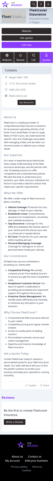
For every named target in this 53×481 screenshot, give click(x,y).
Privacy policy (19, 466)
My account (12, 460)
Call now (26, 45)
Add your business (36, 460)
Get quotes (26, 38)
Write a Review (14, 422)
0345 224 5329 (17, 89)
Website (26, 31)
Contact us (34, 456)
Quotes (46, 60)
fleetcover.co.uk (18, 95)
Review (20, 60)
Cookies (26, 470)
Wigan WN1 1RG (18, 77)
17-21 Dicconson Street (22, 83)
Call (33, 60)
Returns (37, 466)
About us (17, 456)
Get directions (26, 102)
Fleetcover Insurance (38, 12)
